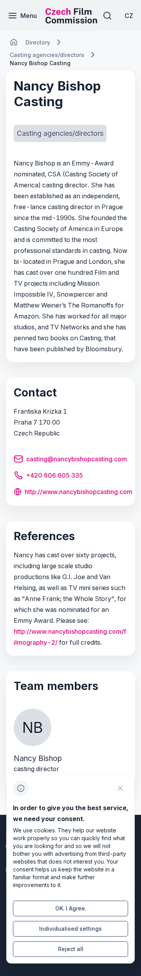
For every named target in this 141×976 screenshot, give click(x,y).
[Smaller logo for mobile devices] (71, 21)
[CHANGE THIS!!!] (14, 42)
